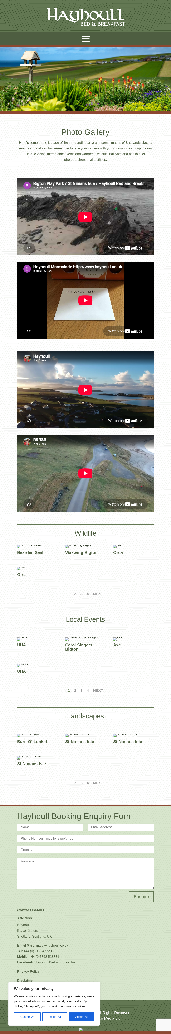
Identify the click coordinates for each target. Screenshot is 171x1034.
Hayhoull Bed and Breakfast (55, 962)
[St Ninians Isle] (77, 734)
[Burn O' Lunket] (29, 734)
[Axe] (117, 637)
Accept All (81, 1016)
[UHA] (22, 637)
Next (98, 594)
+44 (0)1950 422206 (39, 951)
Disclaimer (25, 980)
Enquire (141, 896)
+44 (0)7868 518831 (44, 956)
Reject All (55, 1016)
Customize (27, 1016)
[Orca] (118, 545)
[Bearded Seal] (29, 545)
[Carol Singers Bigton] (82, 637)
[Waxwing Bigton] (79, 545)
